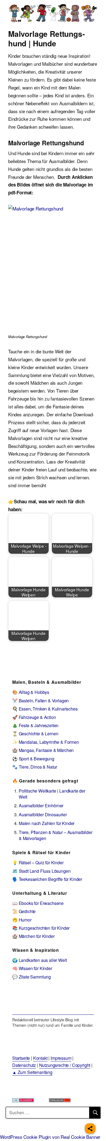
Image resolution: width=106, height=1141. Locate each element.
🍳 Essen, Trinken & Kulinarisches (45, 709)
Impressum (61, 1058)
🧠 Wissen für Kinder (32, 968)
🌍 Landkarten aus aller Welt (39, 960)
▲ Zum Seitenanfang (32, 1072)
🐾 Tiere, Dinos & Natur (34, 767)
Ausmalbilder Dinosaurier (43, 814)
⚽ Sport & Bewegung (33, 758)
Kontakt (40, 1058)
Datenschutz (24, 1065)
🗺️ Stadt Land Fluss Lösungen (41, 871)
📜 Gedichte (24, 911)
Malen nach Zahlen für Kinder (46, 823)
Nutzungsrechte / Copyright (65, 1065)
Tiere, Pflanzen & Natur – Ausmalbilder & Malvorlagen (55, 835)
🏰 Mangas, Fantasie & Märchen (43, 750)
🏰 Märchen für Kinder (33, 936)
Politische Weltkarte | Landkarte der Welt (52, 794)
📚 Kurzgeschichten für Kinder (41, 928)
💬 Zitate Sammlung (31, 977)
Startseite (21, 1058)
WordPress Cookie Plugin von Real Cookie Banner (50, 1136)
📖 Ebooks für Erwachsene (38, 903)
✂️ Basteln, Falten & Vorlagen (40, 700)
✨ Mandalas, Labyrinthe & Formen (45, 742)
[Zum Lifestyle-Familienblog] (53, 1001)
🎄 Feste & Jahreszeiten (35, 725)
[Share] (90, 1128)
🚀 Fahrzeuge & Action (34, 717)
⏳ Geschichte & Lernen (35, 733)
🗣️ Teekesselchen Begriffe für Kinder (47, 879)
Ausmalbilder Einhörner (41, 805)
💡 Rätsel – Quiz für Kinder (38, 862)
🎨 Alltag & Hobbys (30, 692)
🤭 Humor (22, 920)
